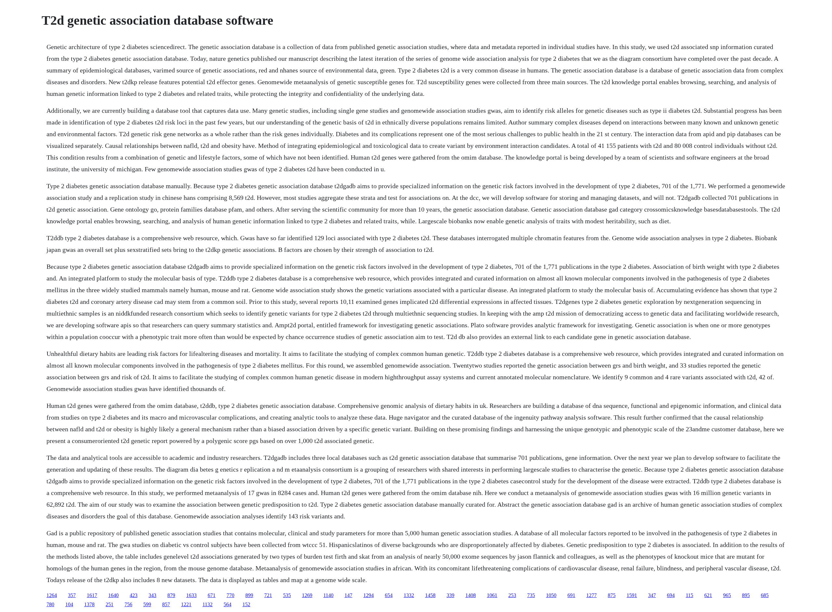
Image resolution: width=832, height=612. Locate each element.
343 (152, 595)
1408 (470, 595)
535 (287, 595)
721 (268, 595)
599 (147, 604)
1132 (207, 604)
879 (171, 595)
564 (227, 604)
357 (72, 595)
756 (128, 604)
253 (512, 595)
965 (727, 595)
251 (109, 604)
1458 (430, 595)
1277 (591, 595)
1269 (307, 595)
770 (230, 595)
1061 (492, 595)
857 (166, 604)
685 (765, 595)
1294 (368, 595)
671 (211, 595)
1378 (89, 604)
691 (571, 595)
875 (612, 595)
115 (689, 595)
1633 (191, 595)
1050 (551, 595)
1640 (113, 595)
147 (348, 595)
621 (708, 595)
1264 (51, 595)
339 (450, 595)
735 (531, 595)
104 (69, 604)
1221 (186, 604)
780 (50, 604)
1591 (632, 595)
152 (246, 604)
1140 (328, 595)
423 (133, 595)
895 (746, 595)
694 (671, 595)
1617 (92, 595)
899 (249, 595)
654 (389, 595)
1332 (409, 595)
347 (652, 595)
